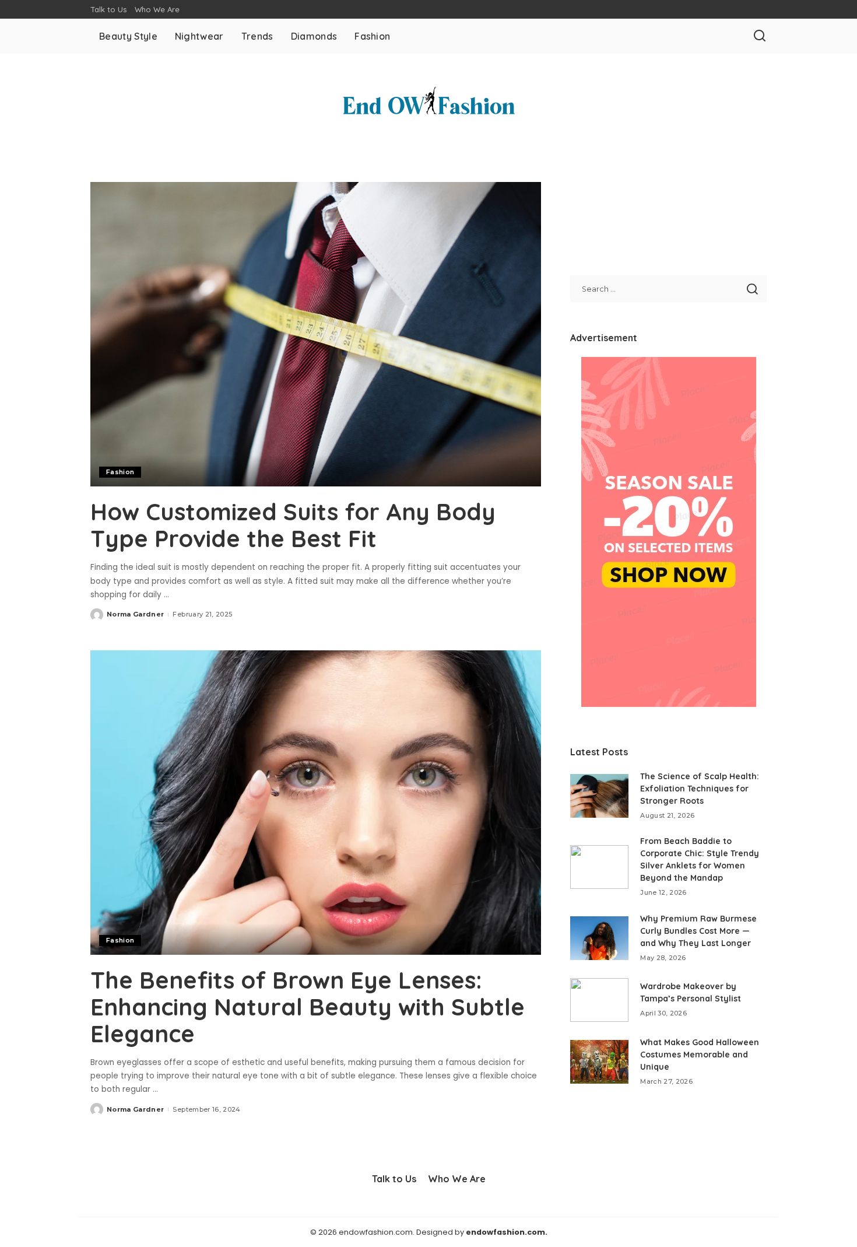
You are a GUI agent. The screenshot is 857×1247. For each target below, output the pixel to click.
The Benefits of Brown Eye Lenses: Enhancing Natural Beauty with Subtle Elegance (307, 1006)
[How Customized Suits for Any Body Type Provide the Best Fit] (315, 334)
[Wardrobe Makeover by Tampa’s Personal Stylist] (599, 1000)
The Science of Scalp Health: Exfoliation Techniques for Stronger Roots (699, 788)
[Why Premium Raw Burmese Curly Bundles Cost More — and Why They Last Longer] (599, 938)
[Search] (760, 36)
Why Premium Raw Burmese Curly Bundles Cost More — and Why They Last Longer (698, 930)
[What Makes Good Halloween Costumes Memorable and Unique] (599, 1062)
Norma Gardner (135, 614)
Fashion (120, 472)
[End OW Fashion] (428, 103)
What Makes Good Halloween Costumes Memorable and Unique (699, 1054)
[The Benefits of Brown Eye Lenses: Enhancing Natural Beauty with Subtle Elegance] (315, 802)
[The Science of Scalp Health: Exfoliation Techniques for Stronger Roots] (599, 796)
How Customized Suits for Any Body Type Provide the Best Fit (293, 525)
